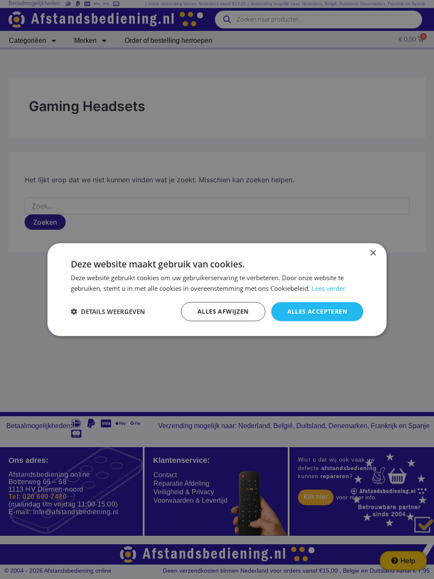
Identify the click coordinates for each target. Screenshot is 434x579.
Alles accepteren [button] (317, 311)
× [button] (373, 253)
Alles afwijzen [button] (223, 311)
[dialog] (217, 289)
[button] (108, 311)
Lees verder (328, 288)
